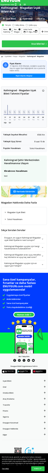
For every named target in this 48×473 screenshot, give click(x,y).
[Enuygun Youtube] (33, 360)
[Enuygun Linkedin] (28, 360)
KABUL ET (37, 469)
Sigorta (6, 417)
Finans (5, 411)
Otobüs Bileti (8, 393)
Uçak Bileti (8, 56)
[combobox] (6, 32)
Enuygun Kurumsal (10, 423)
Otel (4, 387)
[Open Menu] (24, 4)
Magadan (22, 56)
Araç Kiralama (8, 399)
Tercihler (5, 469)
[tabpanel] (24, 35)
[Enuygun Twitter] (24, 360)
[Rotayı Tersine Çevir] (12, 31)
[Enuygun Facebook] (14, 360)
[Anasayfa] (2, 56)
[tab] (9, 18)
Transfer (6, 405)
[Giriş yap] (20, 4)
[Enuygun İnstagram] (19, 360)
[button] (5, 112)
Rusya (15, 56)
